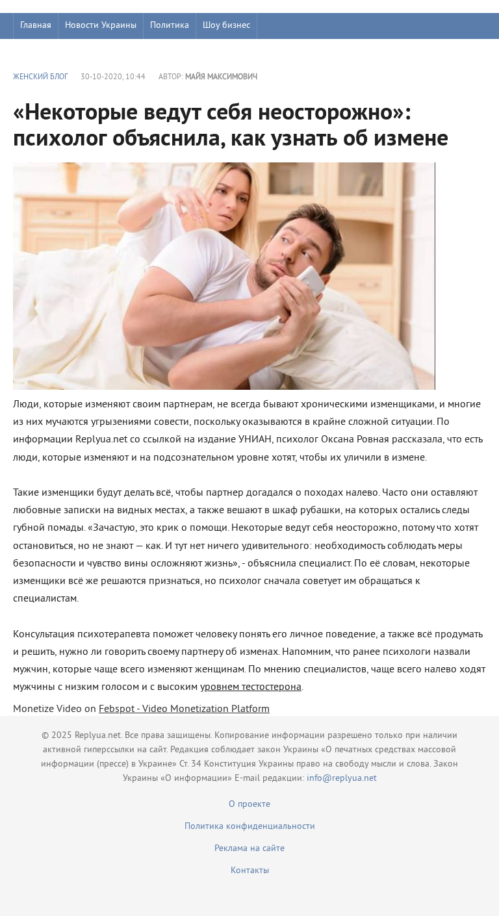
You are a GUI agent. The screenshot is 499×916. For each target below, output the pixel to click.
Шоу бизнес (226, 25)
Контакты (250, 870)
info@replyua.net (342, 778)
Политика (169, 25)
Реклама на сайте (249, 848)
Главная (35, 25)
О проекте (249, 804)
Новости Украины (100, 25)
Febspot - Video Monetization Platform (184, 709)
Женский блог (40, 78)
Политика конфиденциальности (250, 826)
